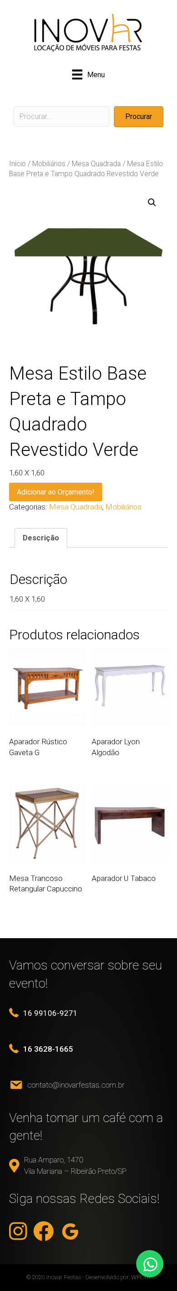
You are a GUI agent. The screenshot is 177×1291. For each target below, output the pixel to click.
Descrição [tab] (41, 537)
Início (17, 163)
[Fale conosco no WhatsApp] (149, 1263)
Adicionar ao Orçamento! (55, 492)
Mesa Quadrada (96, 163)
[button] (138, 116)
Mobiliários (48, 163)
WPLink (141, 1277)
